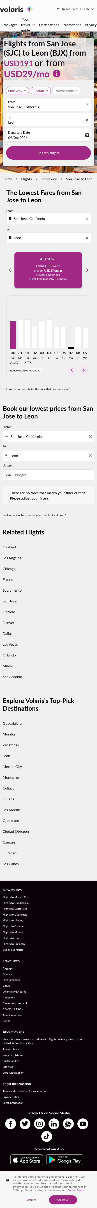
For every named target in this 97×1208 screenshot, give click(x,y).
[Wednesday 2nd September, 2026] (35, 338)
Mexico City (12, 766)
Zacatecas (11, 745)
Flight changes (11, 980)
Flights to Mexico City (16, 897)
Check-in (8, 974)
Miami (8, 666)
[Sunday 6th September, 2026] (64, 338)
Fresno (8, 579)
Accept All (63, 1199)
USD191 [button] (18, 63)
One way (15, 90)
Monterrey (11, 777)
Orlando (9, 655)
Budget (8, 465)
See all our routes (13, 949)
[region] (48, 1189)
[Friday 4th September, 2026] (49, 334)
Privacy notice (11, 1097)
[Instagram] (39, 1123)
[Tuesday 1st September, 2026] (27, 334)
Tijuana (8, 799)
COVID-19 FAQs (13, 1009)
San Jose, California (23, 107)
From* (7, 427)
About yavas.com (13, 1015)
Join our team (11, 1049)
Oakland (9, 547)
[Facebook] (10, 1123)
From (11, 102)
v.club (6, 985)
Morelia (9, 734)
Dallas (7, 633)
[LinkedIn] (53, 1123)
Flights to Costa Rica (15, 908)
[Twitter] (25, 1123)
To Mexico (49, 179)
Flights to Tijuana (13, 920)
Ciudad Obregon (16, 831)
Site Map (8, 1066)
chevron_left (10, 270)
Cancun (9, 842)
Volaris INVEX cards (14, 991)
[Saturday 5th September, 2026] (56, 338)
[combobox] (49, 218)
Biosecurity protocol (15, 1003)
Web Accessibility (13, 1072)
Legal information (13, 1102)
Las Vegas (10, 644)
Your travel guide (28, 25)
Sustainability (11, 1061)
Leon (12, 122)
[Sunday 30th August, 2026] (13, 335)
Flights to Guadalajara (16, 903)
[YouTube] (82, 1123)
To (9, 117)
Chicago (9, 568)
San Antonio (12, 676)
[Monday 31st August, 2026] (20, 334)
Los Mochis (12, 810)
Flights (26, 179)
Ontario (9, 612)
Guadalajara (12, 723)
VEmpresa (9, 997)
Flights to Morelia (13, 932)
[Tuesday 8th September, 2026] (78, 338)
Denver (8, 622)
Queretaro (11, 820)
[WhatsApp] (68, 1123)
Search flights (49, 153)
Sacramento (12, 590)
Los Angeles (12, 558)
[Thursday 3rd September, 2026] (42, 334)
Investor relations (13, 1055)
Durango (9, 853)
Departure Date (19, 132)
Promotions (72, 25)
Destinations (49, 25)
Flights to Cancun (13, 926)
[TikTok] (46, 1136)
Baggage (8, 968)
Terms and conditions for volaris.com (24, 1091)
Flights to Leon (11, 938)
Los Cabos (11, 864)
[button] (41, 90)
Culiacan (9, 788)
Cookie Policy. (75, 1190)
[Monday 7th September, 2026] (71, 348)
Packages (10, 25)
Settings (31, 1199)
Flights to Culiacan (14, 944)
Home (7, 179)
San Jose (9, 601)
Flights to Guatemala (15, 914)
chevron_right (87, 270)
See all (6, 1021)
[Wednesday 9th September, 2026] (85, 338)
